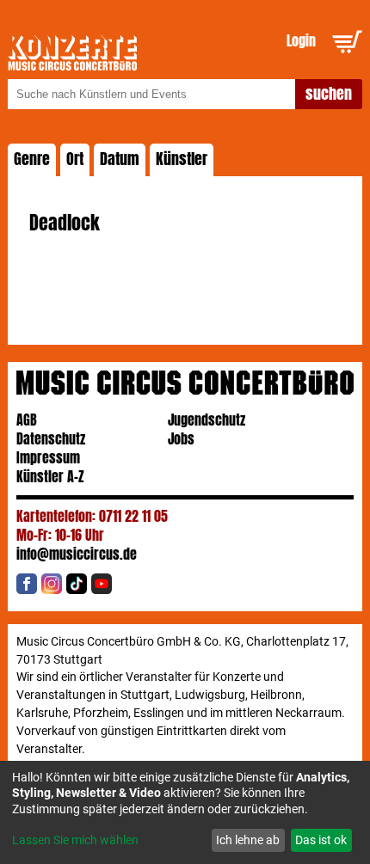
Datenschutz (50, 439)
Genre (32, 159)
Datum (119, 159)
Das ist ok (321, 840)
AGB (26, 420)
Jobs (181, 439)
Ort (74, 159)
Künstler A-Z (50, 477)
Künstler (181, 159)
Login (301, 41)
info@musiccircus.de (76, 554)
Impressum (48, 458)
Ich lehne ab (248, 840)
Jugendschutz (206, 420)
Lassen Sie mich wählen (75, 840)
